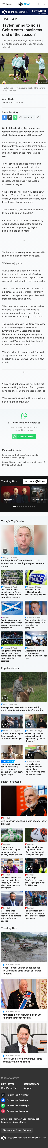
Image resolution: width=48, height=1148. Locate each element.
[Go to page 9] (32, 506)
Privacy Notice (34, 1119)
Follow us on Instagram (17, 1111)
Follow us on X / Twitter (18, 1095)
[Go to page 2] (17, 506)
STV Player (7, 1083)
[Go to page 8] (30, 506)
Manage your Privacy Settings (17, 1130)
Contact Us (6, 1122)
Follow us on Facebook (17, 1100)
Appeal (28, 1088)
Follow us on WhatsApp (18, 1105)
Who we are (6, 1119)
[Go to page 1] (14, 506)
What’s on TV (9, 1088)
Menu (9, 4)
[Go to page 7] (28, 506)
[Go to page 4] (21, 506)
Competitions (31, 1083)
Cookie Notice (19, 1122)
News (5, 19)
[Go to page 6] (26, 506)
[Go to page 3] (19, 506)
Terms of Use (20, 1119)
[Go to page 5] (23, 506)
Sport (14, 19)
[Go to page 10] (34, 506)
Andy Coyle (8, 99)
